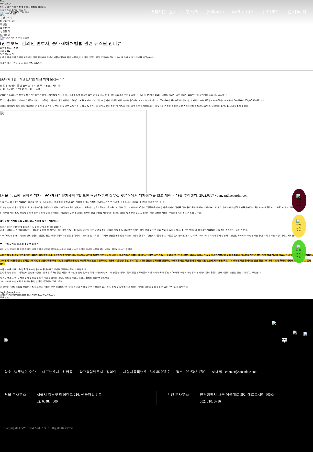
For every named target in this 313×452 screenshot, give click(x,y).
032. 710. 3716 (210, 401)
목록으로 (24, 38)
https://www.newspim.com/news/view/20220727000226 (27, 295)
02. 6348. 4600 (47, 401)
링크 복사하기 (7, 54)
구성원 (3, 24)
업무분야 (5, 27)
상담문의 (5, 31)
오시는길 (5, 34)
